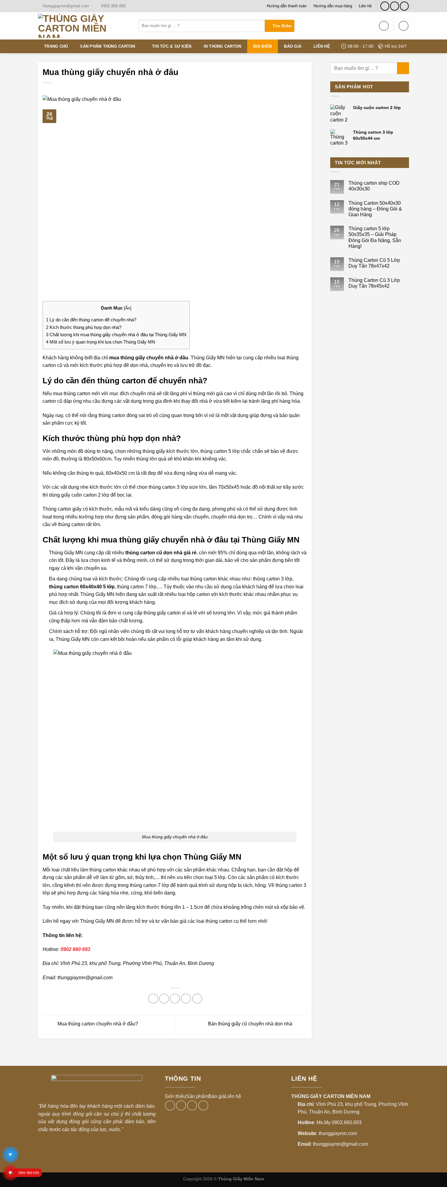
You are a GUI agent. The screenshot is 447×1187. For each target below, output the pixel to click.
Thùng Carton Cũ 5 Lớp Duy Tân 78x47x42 (374, 263)
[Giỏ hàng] (403, 26)
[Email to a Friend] (175, 999)
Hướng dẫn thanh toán (287, 6)
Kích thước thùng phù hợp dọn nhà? (83, 327)
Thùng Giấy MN (97, 921)
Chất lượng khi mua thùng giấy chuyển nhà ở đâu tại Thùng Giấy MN (116, 334)
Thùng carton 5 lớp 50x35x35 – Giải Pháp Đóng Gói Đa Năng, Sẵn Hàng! (374, 237)
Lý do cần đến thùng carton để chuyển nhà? (91, 319)
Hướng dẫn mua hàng (333, 6)
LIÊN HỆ (322, 46)
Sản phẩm (197, 1096)
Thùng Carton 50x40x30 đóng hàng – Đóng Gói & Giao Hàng (375, 208)
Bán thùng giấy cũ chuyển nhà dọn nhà (250, 1024)
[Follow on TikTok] (394, 6)
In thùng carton (222, 46)
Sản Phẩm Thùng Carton (107, 46)
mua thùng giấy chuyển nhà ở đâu (148, 357)
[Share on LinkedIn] (197, 999)
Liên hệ (365, 6)
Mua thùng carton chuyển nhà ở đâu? (97, 1024)
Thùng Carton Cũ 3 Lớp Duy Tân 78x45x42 (374, 283)
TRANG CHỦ (56, 46)
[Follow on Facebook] (384, 6)
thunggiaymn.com (338, 1133)
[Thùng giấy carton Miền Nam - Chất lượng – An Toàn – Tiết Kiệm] (83, 25)
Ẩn (127, 308)
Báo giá (292, 46)
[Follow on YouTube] (404, 6)
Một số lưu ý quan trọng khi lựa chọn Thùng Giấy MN (100, 341)
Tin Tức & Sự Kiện (171, 46)
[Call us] (192, 1105)
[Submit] (280, 26)
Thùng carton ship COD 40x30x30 (374, 185)
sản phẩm (53, 423)
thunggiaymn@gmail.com (85, 977)
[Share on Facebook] (153, 999)
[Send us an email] (181, 1105)
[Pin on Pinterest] (186, 999)
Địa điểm (262, 46)
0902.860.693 (347, 1122)
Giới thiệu (175, 1096)
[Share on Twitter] (164, 999)
